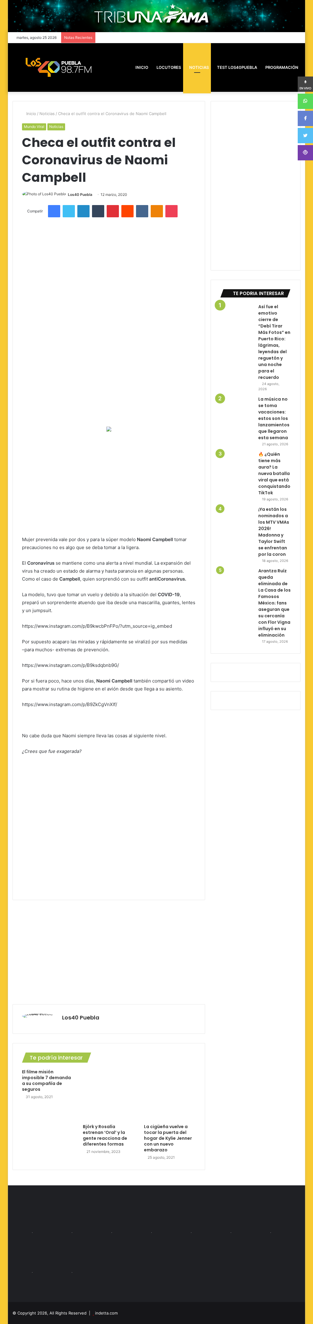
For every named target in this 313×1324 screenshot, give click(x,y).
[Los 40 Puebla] (58, 67)
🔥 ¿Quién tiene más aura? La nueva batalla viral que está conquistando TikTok (274, 473)
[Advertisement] (109, 483)
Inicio (30, 113)
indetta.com (106, 1313)
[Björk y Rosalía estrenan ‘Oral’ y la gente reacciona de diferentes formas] (109, 1095)
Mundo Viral (34, 126)
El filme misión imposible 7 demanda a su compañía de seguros (46, 1080)
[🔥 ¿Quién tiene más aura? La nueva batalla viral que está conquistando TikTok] (237, 468)
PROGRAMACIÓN (281, 67)
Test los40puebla (236, 67)
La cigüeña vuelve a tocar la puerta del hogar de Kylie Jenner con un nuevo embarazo (168, 1138)
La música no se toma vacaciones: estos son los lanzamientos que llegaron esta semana (273, 418)
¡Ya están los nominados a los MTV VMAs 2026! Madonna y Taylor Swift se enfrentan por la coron (273, 531)
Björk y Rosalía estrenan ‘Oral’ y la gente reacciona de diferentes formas (105, 1135)
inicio (141, 67)
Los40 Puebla (80, 194)
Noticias (198, 67)
